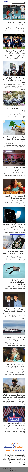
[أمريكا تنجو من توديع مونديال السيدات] (14, 12)
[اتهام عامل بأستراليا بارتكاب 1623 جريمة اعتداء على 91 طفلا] (14, 241)
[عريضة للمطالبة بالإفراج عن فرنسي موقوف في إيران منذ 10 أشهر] (14, 68)
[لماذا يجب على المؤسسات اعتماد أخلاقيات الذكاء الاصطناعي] (14, 270)
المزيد (24, 464)
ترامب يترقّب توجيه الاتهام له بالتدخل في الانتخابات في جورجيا (14, 424)
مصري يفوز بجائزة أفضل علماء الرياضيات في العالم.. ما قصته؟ (14, 310)
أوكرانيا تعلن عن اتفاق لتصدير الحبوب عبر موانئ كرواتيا (15, 338)
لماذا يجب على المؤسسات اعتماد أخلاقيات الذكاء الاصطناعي (16, 282)
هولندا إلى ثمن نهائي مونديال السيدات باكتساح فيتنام (15, 52)
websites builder (14, 470)
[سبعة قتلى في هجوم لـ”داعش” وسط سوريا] (14, 98)
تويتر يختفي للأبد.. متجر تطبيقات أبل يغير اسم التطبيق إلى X (14, 225)
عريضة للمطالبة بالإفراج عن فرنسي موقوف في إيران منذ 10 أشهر (14, 79)
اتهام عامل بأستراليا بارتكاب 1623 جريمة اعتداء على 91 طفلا (14, 252)
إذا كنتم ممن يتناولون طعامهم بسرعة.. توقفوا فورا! (15, 197)
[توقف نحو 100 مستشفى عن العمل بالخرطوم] (14, 158)
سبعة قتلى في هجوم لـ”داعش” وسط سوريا (14, 109)
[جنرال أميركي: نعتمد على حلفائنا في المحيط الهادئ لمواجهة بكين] (14, 385)
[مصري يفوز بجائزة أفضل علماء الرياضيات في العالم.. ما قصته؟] (14, 299)
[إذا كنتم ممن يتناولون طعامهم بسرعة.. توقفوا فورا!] (14, 186)
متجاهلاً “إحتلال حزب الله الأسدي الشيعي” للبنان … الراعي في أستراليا (14, 139)
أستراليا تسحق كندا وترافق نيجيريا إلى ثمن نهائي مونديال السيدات (15, 366)
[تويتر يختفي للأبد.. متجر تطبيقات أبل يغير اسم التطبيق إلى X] (14, 215)
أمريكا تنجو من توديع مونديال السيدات (15, 23)
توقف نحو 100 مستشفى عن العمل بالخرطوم (15, 168)
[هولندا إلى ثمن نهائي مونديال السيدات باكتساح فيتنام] (14, 41)
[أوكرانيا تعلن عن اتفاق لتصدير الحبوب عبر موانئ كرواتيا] (14, 327)
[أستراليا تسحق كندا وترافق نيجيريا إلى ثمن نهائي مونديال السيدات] (14, 354)
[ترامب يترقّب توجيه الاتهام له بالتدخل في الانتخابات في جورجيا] (14, 414)
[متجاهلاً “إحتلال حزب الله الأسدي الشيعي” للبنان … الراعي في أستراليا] (14, 127)
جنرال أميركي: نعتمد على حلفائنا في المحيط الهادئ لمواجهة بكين (14, 396)
